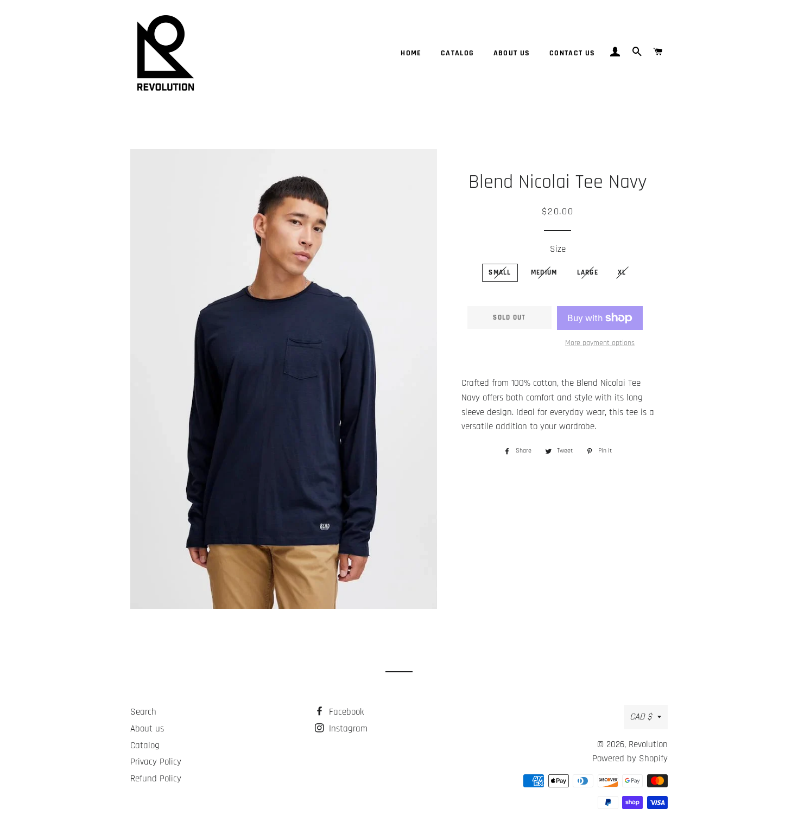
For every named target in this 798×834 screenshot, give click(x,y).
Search (143, 712)
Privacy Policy (155, 762)
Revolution (648, 744)
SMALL (500, 272)
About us (511, 53)
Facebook (345, 712)
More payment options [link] (600, 343)
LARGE (588, 272)
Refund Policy (155, 779)
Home (411, 53)
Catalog (457, 53)
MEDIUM (544, 272)
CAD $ (641, 717)
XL (622, 272)
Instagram (347, 729)
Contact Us (572, 53)
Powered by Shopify (630, 759)
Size (558, 249)
